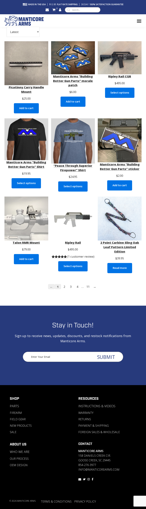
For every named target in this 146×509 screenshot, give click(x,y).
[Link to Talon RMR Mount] (26, 218)
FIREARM (16, 413)
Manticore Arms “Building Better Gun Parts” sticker (120, 166)
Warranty (85, 413)
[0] (53, 9)
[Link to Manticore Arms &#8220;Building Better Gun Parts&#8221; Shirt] (26, 139)
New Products (21, 426)
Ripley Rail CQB (119, 76)
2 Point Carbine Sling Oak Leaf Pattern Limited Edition (119, 247)
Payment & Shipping (93, 426)
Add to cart (26, 108)
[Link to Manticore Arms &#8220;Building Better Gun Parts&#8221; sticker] (120, 140)
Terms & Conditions (56, 501)
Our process (19, 459)
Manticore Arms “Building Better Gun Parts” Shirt (26, 164)
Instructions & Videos (96, 406)
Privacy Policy (85, 501)
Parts (14, 406)
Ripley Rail (73, 242)
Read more (120, 268)
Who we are (20, 452)
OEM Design (19, 465)
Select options (119, 92)
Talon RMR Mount (26, 242)
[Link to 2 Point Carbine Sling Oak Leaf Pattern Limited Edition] (120, 218)
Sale (13, 432)
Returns (84, 419)
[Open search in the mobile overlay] (82, 9)
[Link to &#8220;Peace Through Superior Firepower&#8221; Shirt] (73, 141)
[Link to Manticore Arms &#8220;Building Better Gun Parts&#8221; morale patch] (73, 57)
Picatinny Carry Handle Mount (26, 89)
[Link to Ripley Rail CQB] (120, 57)
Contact (85, 444)
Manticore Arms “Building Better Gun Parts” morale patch (73, 80)
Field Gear (18, 419)
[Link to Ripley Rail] (73, 218)
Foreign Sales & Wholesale (99, 432)
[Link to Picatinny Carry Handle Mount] (26, 63)
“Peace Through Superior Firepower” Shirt (73, 168)
